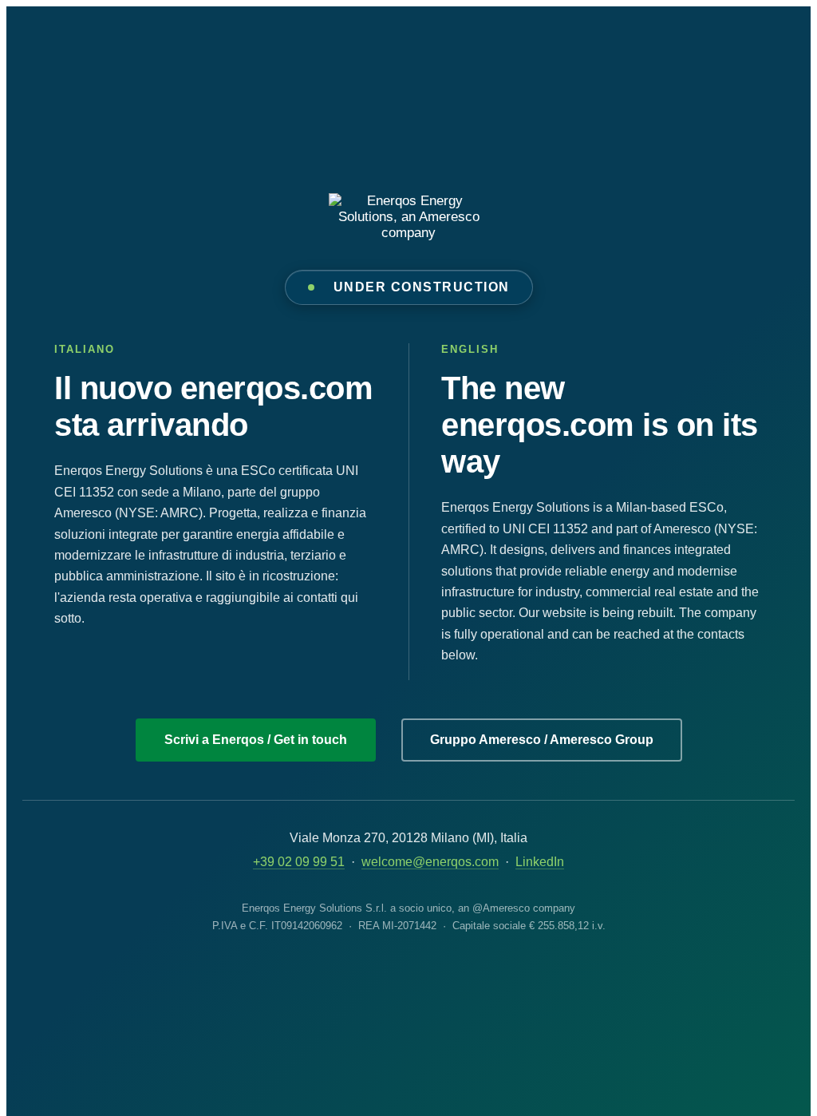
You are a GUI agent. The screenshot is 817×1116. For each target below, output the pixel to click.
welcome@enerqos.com (430, 862)
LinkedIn (539, 862)
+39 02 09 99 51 (299, 862)
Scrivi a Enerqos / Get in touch (255, 739)
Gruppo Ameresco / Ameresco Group (541, 739)
